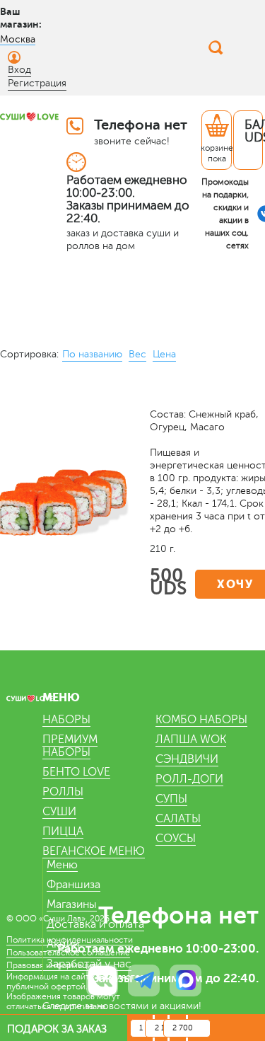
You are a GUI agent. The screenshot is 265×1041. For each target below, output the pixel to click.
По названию (92, 354)
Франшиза (73, 884)
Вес (137, 354)
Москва (17, 39)
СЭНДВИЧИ (186, 759)
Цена (164, 354)
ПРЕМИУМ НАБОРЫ (70, 746)
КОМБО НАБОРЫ (201, 719)
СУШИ (59, 811)
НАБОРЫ (66, 719)
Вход (19, 69)
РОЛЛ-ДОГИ (189, 779)
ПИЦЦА (62, 831)
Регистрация (37, 83)
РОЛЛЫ (62, 792)
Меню (62, 864)
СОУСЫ (175, 838)
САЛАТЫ (178, 818)
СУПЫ (171, 799)
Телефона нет (140, 125)
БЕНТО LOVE (76, 772)
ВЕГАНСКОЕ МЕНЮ (93, 851)
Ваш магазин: (21, 18)
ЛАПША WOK (190, 739)
